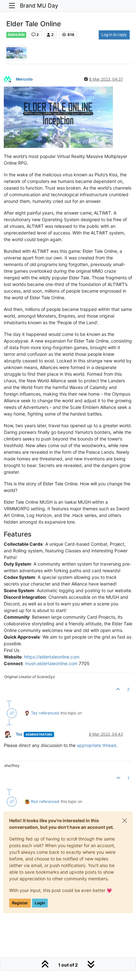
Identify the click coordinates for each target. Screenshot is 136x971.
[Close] (124, 820)
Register (20, 903)
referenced (49, 713)
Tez (34, 713)
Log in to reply (114, 34)
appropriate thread (96, 745)
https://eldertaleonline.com (51, 656)
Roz (34, 801)
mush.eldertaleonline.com (51, 663)
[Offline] (10, 79)
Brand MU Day (39, 5)
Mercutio (24, 79)
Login (40, 903)
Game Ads (16, 35)
